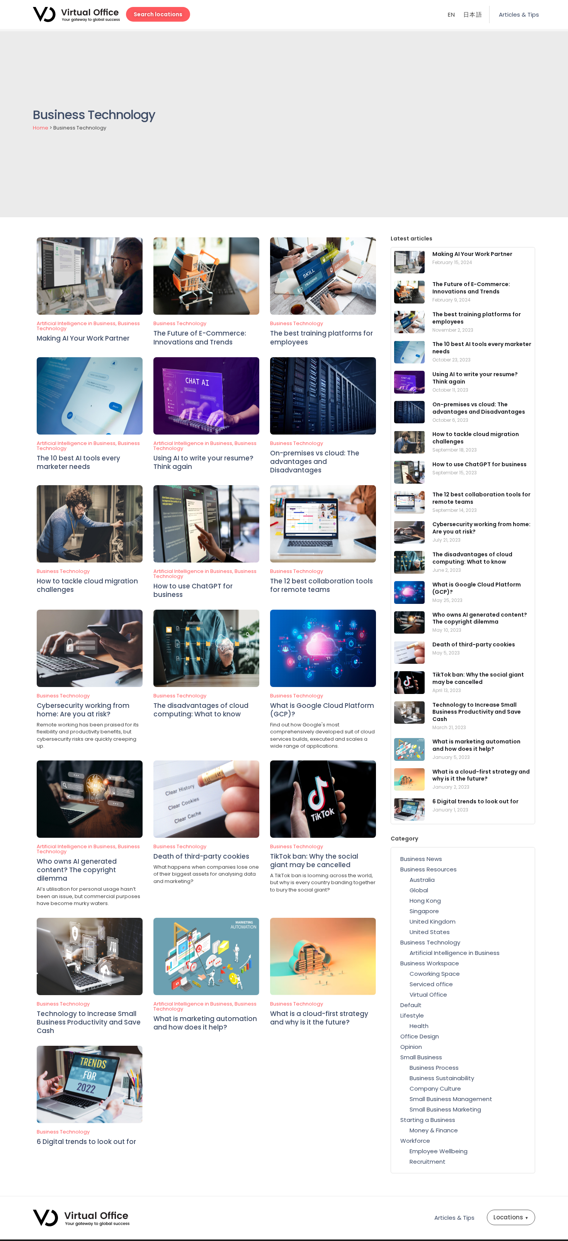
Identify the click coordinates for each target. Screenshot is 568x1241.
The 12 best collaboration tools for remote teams (321, 585)
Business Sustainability (442, 1078)
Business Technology (179, 323)
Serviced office (431, 984)
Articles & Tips (519, 14)
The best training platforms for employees (321, 337)
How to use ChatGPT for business (193, 590)
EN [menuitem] (452, 15)
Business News (421, 859)
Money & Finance (434, 1130)
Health (419, 1026)
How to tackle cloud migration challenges (87, 585)
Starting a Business (427, 1120)
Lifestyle (412, 1015)
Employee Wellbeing (439, 1151)
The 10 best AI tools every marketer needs (78, 462)
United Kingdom (433, 921)
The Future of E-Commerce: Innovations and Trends (199, 337)
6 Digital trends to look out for (86, 1141)
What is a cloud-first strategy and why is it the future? (319, 1018)
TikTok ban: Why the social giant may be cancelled (314, 860)
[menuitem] (451, 14)
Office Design (419, 1036)
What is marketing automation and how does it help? (205, 1023)
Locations (511, 1217)
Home (40, 127)
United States (430, 932)
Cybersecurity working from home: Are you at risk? (83, 710)
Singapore (424, 911)
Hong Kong (425, 901)
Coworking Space (435, 974)
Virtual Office (428, 994)
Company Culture (435, 1088)
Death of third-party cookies (201, 856)
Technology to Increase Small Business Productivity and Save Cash (89, 1022)
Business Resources (428, 869)
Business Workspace (429, 963)
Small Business (421, 1057)
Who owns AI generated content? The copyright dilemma (77, 870)
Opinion (411, 1047)
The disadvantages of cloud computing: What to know (200, 710)
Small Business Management (451, 1099)
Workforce (415, 1141)
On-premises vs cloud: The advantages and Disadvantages (314, 461)
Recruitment (428, 1161)
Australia (422, 880)
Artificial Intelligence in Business (76, 323)
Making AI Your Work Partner (83, 338)
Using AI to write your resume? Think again (203, 462)
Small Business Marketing (445, 1109)
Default (411, 1005)
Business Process (434, 1068)
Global (419, 890)
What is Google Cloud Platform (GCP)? (322, 710)
